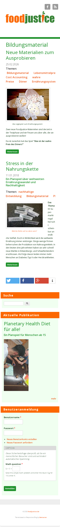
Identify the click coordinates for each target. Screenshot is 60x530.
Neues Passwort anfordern (19, 442)
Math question (14, 464)
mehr (53, 398)
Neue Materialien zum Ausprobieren (30, 55)
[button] (13, 281)
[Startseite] (30, 23)
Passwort (9, 428)
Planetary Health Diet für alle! (27, 326)
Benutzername (12, 417)
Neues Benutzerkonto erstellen (22, 439)
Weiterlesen (13, 151)
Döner (23, 81)
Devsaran (43, 517)
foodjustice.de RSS (55, 7)
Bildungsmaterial (18, 73)
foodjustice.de (33, 511)
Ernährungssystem (44, 81)
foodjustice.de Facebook (47, 7)
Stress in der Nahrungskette (22, 166)
